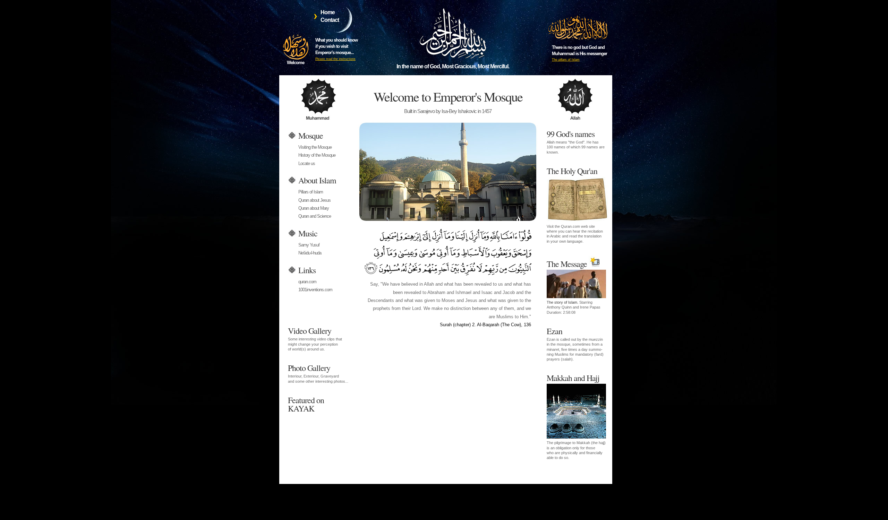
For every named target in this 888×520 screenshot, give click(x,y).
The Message (573, 286)
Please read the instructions (335, 59)
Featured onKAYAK (306, 404)
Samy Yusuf (308, 245)
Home (328, 12)
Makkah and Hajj (576, 416)
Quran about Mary (313, 208)
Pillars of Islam (310, 191)
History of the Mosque (316, 155)
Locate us (306, 163)
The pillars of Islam (566, 59)
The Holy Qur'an (575, 204)
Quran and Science (314, 216)
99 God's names (576, 141)
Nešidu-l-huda (309, 252)
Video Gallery (315, 338)
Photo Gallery (318, 372)
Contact (330, 20)
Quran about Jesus (314, 200)
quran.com (307, 281)
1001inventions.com (315, 289)
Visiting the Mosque (315, 147)
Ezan (575, 343)
